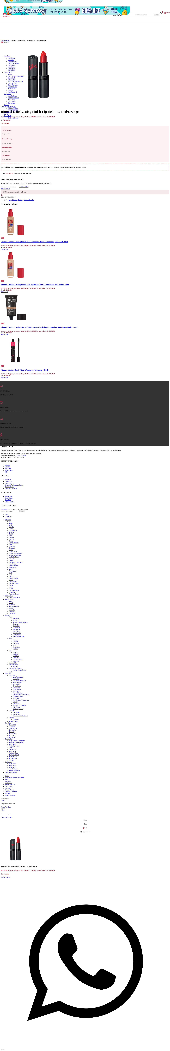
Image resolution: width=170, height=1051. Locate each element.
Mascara (15, 640)
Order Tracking (9, 501)
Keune (11, 550)
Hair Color (11, 67)
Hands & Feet (12, 83)
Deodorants (11, 103)
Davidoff (11, 532)
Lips (10, 200)
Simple (11, 585)
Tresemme (12, 592)
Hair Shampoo (12, 61)
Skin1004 (12, 613)
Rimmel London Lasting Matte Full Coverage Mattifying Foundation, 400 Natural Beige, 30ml (39, 327)
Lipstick (14, 200)
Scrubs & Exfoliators (19, 705)
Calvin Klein (13, 530)
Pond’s (11, 580)
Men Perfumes (12, 96)
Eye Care (11, 710)
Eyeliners (15, 642)
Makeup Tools (13, 664)
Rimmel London (29, 200)
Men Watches (12, 107)
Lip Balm (15, 657)
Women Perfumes (13, 98)
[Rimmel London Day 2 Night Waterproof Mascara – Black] (15, 364)
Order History (9, 498)
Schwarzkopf (13, 581)
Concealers (16, 626)
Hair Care (8, 468)
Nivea (10, 569)
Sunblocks (16, 703)
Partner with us (9, 483)
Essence (11, 537)
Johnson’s (12, 546)
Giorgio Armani (13, 543)
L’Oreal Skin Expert (15, 555)
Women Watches (13, 109)
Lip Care (11, 718)
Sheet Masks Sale (14, 597)
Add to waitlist (23, 187)
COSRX (11, 608)
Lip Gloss (16, 656)
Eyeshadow (16, 647)
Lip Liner (15, 654)
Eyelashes (16, 643)
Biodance (12, 604)
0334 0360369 (21, 455)
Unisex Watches (13, 110)
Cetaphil (11, 527)
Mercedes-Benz (13, 566)
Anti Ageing (16, 679)
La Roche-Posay (14, 557)
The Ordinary (13, 571)
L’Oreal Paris (13, 551)
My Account (8, 496)
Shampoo (12, 726)
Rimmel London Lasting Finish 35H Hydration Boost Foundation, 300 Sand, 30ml (34, 242)
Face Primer (16, 631)
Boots (10, 523)
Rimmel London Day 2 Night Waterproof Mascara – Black (24, 370)
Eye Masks (16, 712)
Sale (6, 472)
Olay (10, 574)
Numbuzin (12, 611)
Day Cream (16, 684)
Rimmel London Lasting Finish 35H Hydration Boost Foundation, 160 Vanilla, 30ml (35, 285)
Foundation (16, 629)
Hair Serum (11, 58)
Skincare (7, 466)
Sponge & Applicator (19, 670)
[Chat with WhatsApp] (85, 1046)
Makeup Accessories (15, 668)
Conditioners (13, 728)
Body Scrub (11, 79)
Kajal (14, 645)
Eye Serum (16, 714)
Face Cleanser (17, 689)
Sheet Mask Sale (13, 118)
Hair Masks (11, 65)
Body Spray (11, 101)
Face (10, 617)
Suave (10, 587)
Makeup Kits (13, 663)
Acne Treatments (18, 677)
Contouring (16, 627)
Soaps (10, 74)
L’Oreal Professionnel (15, 553)
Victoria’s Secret (14, 594)
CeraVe (11, 528)
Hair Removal (12, 92)
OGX (10, 573)
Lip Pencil (16, 661)
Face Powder (17, 633)
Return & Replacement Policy (14, 485)
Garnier (11, 541)
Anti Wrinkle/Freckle (19, 680)
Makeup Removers (18, 636)
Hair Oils (11, 60)
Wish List (8, 500)
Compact (15, 624)
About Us (8, 480)
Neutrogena (12, 567)
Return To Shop (6, 807)
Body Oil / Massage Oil (15, 81)
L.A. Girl (11, 558)
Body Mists (11, 99)
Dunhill (11, 534)
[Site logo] (7, 17)
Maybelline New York (15, 562)
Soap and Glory (13, 583)
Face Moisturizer (18, 696)
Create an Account (6, 817)
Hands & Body (13, 721)
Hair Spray (11, 70)
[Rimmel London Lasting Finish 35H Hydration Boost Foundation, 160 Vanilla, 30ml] (15, 279)
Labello (11, 560)
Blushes (15, 620)
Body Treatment (13, 85)
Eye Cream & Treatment (20, 716)
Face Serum (16, 687)
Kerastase (12, 548)
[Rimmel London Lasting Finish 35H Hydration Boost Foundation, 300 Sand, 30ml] (15, 236)
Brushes (15, 666)
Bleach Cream (17, 682)
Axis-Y (11, 603)
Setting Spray (17, 634)
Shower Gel (11, 88)
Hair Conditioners (13, 63)
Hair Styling (11, 69)
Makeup (20, 200)
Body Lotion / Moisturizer (16, 76)
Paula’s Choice (13, 578)
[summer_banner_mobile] (33, 2)
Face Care (12, 675)
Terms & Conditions (11, 488)
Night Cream (17, 686)
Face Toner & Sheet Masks (21, 695)
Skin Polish (16, 707)
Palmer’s (11, 576)
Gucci (10, 544)
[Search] (147, 12)
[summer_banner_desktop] (67, 14)
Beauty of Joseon (14, 606)
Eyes (10, 638)
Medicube (12, 610)
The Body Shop (14, 590)
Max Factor (12, 564)
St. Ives (11, 589)
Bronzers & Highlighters (20, 622)
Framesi (11, 539)
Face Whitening (17, 693)
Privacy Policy (9, 487)
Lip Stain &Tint (17, 659)
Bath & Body (9, 470)
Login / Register (10, 795)
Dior (10, 535)
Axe (10, 521)
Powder (10, 90)
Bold (10, 525)
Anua (10, 601)
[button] (4, 249)
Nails (10, 672)
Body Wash (11, 78)
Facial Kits (16, 698)
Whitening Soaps (18, 709)
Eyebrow (15, 649)
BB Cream (16, 619)
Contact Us (8, 481)
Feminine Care (12, 87)
